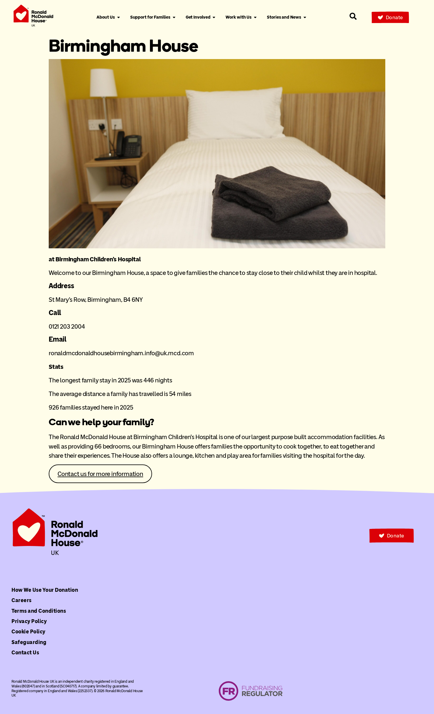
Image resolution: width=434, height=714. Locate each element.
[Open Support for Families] (174, 17)
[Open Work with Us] (255, 17)
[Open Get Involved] (214, 17)
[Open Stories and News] (305, 17)
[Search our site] (353, 16)
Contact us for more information (100, 473)
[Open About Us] (118, 17)
